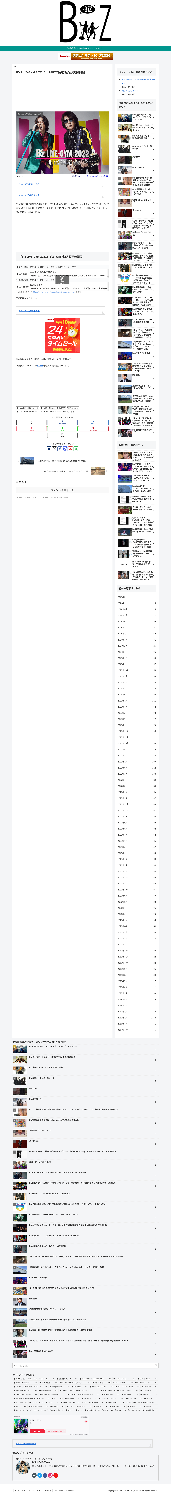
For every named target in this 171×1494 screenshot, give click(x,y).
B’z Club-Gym (56, 412)
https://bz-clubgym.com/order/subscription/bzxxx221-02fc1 (54, 292)
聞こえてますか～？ (130, 90)
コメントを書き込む (62, 490)
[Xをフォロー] (54, 448)
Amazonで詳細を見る (29, 183)
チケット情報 (69, 412)
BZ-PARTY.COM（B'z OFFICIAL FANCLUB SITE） (34, 412)
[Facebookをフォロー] (59, 448)
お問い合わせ (59, 1490)
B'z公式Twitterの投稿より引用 (95, 176)
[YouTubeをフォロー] (70, 448)
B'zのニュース (73, 408)
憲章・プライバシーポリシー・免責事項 (36, 1490)
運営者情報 (70, 1490)
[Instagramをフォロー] (65, 448)
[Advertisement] (62, 92)
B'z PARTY (62, 408)
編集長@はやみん (41, 1461)
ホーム (17, 1490)
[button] (62, 435)
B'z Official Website (49, 408)
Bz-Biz (40, 365)
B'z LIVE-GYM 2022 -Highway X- (29, 408)
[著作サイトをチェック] (49, 448)
